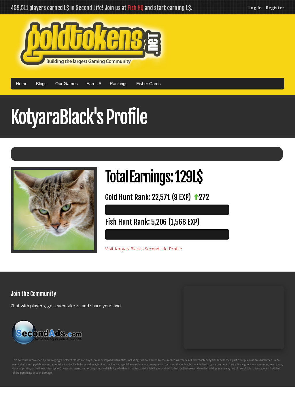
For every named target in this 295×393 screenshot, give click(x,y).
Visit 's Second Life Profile (143, 248)
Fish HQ (135, 8)
